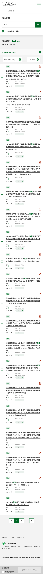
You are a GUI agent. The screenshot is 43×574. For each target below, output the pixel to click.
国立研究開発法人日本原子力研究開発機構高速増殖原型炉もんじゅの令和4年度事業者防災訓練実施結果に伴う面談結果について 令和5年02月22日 (23, 436)
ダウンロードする (29, 570)
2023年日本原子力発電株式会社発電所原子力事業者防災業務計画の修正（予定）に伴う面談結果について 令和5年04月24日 (23, 238)
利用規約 (4, 537)
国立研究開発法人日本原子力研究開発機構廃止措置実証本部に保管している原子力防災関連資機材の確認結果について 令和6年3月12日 (23, 73)
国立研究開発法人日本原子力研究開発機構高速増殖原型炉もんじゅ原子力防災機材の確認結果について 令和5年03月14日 (23, 300)
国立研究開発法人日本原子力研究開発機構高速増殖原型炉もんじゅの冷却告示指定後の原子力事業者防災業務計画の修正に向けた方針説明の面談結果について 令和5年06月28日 (23, 170)
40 (8, 44)
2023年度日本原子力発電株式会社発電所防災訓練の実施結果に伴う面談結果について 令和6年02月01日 (23, 98)
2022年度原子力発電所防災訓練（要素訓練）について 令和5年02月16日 (22, 483)
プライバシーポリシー (17, 537)
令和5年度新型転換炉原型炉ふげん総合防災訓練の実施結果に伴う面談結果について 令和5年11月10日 (23, 124)
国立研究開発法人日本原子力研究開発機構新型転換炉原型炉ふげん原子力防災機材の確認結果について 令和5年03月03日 (23, 390)
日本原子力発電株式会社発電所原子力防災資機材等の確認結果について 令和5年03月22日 (23, 260)
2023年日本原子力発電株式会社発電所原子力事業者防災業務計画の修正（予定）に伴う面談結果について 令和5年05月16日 (23, 216)
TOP (3, 11)
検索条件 (6, 18)
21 (3, 44)
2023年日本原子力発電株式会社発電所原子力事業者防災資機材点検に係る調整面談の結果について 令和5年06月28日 (23, 194)
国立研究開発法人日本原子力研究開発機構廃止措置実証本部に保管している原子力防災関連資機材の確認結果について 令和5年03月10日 (23, 345)
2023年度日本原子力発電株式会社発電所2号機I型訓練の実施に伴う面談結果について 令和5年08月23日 (23, 146)
